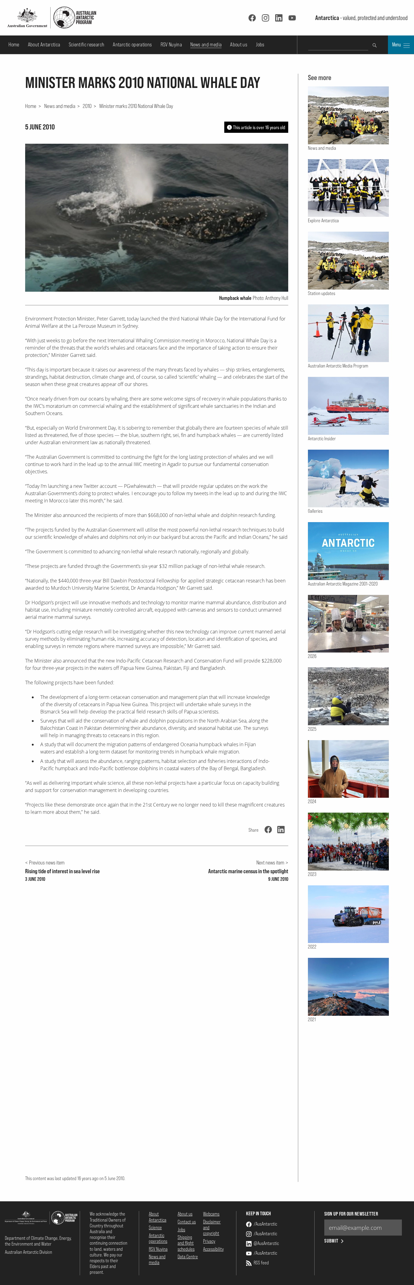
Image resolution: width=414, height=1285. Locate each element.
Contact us (187, 1222)
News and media (206, 44)
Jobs (260, 44)
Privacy (209, 1241)
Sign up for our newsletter (351, 1214)
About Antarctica (44, 44)
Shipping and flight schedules (186, 1243)
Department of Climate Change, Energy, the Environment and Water (38, 1241)
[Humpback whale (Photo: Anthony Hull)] (156, 218)
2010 (87, 105)
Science (155, 1227)
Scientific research (87, 44)
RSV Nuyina (171, 44)
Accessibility (213, 1249)
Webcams (211, 1214)
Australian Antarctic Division (28, 1252)
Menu (397, 45)
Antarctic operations (132, 44)
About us (238, 44)
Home (13, 44)
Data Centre (188, 1256)
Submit (331, 1241)
